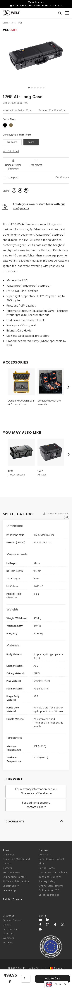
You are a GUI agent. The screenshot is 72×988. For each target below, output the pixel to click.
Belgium (58, 968)
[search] (60, 14)
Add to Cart (52, 978)
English (57, 984)
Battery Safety (47, 882)
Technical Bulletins (50, 877)
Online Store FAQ (49, 890)
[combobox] (56, 984)
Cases (5, 23)
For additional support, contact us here (36, 805)
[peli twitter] (62, 925)
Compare (13, 178)
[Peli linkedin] (47, 920)
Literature (8, 934)
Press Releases (11, 873)
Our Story (8, 855)
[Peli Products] (40, 925)
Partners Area (47, 868)
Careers (7, 868)
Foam (31, 142)
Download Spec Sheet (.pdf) (57, 515)
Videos (7, 925)
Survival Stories (12, 920)
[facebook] (14, 190)
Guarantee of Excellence (53, 873)
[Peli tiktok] (55, 925)
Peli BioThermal (13, 899)
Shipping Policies (49, 895)
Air (12, 23)
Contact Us (45, 855)
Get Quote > (62, 177)
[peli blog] (40, 930)
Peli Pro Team (11, 929)
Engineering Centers (15, 877)
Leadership (9, 890)
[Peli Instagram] (47, 925)
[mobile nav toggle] (67, 12)
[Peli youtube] (40, 920)
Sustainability (11, 886)
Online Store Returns (51, 886)
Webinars (8, 938)
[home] (11, 12)
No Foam (12, 142)
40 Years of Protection (16, 882)
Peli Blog (8, 943)
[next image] (59, 57)
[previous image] (13, 57)
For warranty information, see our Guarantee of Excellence (36, 791)
